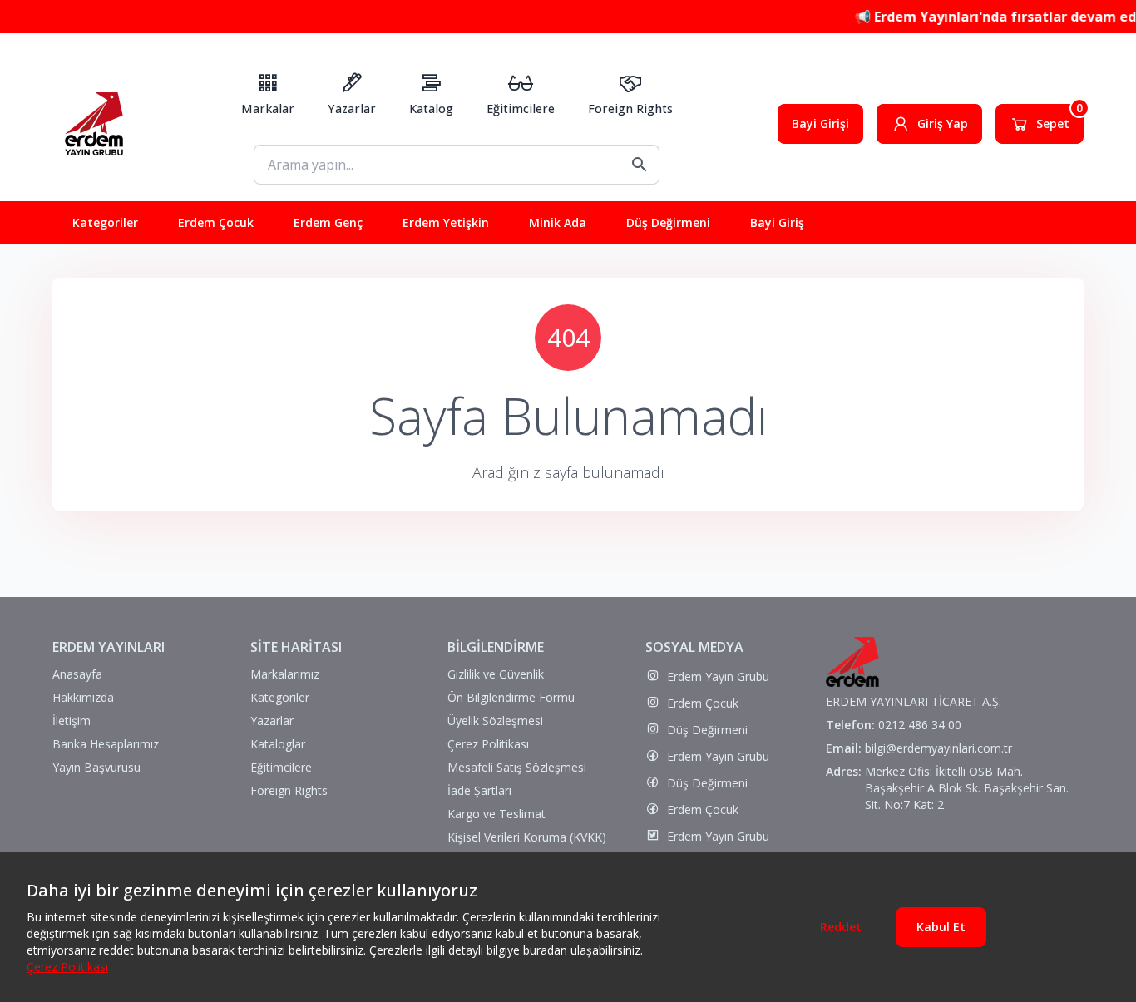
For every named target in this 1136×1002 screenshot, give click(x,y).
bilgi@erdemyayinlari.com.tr (938, 748)
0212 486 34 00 (919, 725)
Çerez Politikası (67, 967)
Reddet (841, 927)
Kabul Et (941, 927)
